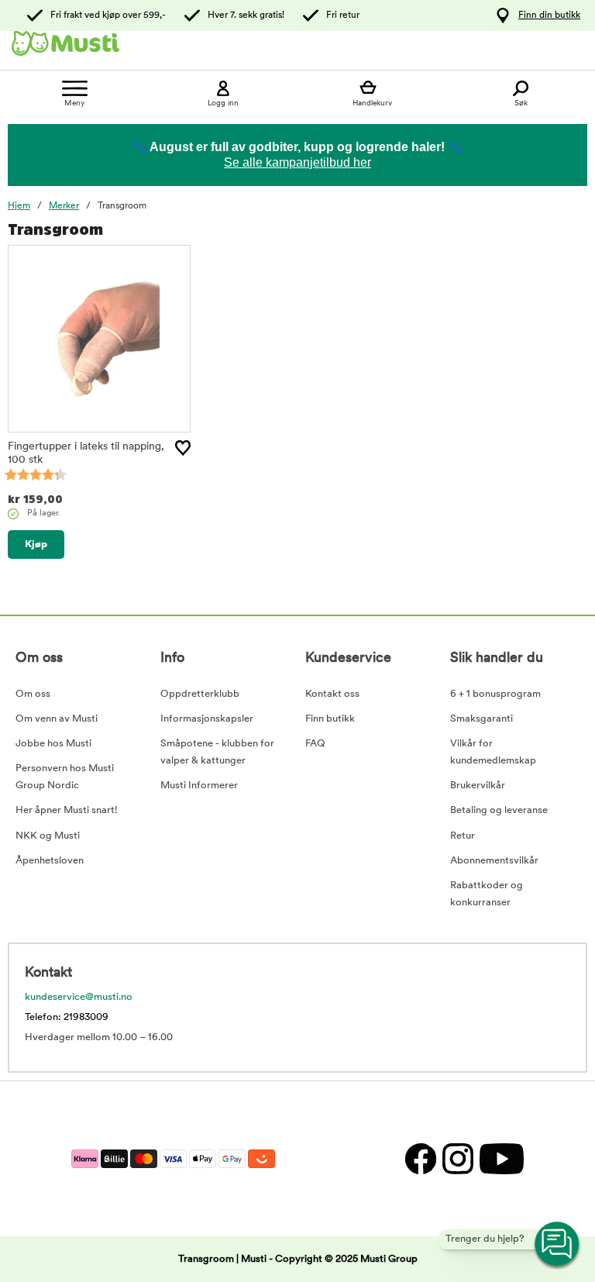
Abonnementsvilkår (494, 861)
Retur (462, 836)
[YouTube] (500, 1158)
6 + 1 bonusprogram (495, 694)
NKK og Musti (47, 836)
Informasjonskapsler (206, 719)
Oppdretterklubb (199, 694)
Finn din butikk (549, 15)
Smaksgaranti (481, 719)
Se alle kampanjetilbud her (297, 162)
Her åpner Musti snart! (66, 810)
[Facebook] (420, 1158)
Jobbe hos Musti (53, 744)
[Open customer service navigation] (558, 1245)
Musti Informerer (199, 786)
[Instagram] (457, 1158)
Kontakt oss (332, 694)
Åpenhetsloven (49, 861)
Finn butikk (330, 719)
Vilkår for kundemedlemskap (493, 752)
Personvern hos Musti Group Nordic (64, 777)
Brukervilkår (477, 786)
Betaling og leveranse (499, 810)
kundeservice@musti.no (78, 997)
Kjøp (36, 544)
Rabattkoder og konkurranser (486, 894)
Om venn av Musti (56, 719)
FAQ (315, 744)
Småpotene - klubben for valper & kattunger (217, 752)
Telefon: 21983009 (66, 1017)
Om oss (32, 694)
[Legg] (183, 448)
